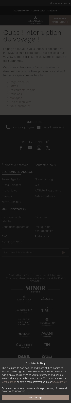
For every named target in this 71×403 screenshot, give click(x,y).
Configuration (9, 382)
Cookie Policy (59, 382)
